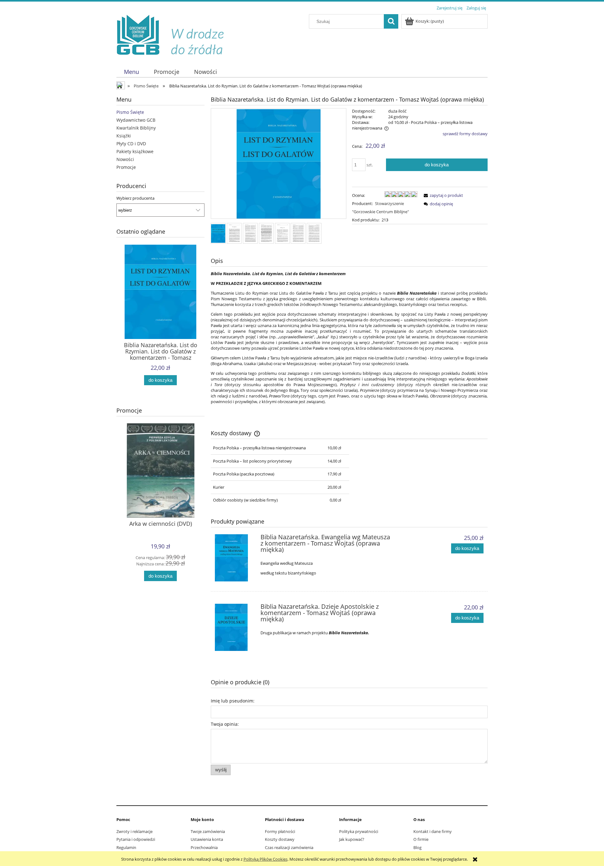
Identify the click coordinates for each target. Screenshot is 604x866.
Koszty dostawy (279, 839)
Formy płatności (280, 831)
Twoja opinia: (225, 724)
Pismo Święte (130, 112)
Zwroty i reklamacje (134, 831)
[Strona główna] (174, 35)
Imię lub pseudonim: (232, 701)
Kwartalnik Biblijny (136, 128)
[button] (442, 195)
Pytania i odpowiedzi (135, 839)
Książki (123, 136)
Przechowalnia (204, 847)
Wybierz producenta (135, 198)
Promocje (126, 167)
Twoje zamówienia (208, 831)
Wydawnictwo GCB (135, 120)
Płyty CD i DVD (131, 144)
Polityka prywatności (358, 831)
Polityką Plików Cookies (265, 859)
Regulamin (126, 847)
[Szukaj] (391, 21)
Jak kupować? (351, 839)
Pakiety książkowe (135, 151)
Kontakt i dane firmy (432, 831)
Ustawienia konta (207, 839)
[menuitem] (131, 71)
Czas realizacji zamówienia (289, 847)
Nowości (125, 159)
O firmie (420, 839)
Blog (417, 847)
